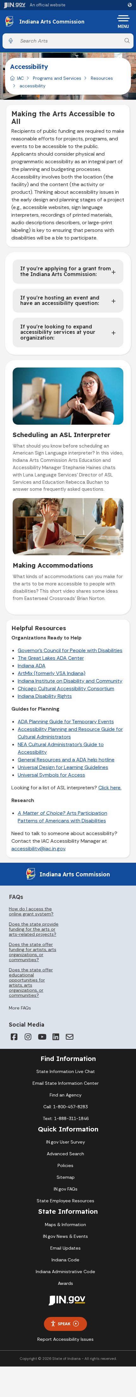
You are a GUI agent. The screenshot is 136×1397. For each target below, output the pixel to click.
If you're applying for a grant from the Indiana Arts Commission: (65, 271)
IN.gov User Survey (65, 1142)
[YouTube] (42, 1037)
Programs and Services (57, 78)
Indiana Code (65, 1260)
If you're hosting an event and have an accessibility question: (59, 300)
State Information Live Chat (65, 1071)
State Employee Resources (65, 1201)
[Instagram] (28, 1037)
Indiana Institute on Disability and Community (70, 681)
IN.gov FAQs (65, 1189)
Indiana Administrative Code (65, 1271)
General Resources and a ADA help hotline (66, 759)
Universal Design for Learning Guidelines (63, 767)
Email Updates (65, 1248)
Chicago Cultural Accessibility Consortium (66, 688)
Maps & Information (65, 1224)
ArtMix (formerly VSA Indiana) (51, 673)
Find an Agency (66, 1095)
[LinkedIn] (56, 1037)
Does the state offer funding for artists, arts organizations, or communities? (32, 951)
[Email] (70, 1037)
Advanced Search (65, 1154)
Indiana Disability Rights (45, 696)
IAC (20, 78)
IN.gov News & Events (65, 1236)
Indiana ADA (32, 665)
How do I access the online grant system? (31, 911)
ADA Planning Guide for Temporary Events (66, 721)
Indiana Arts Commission (51, 22)
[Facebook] (14, 1037)
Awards (65, 1283)
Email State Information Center (66, 1083)
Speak (64, 1323)
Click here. (109, 787)
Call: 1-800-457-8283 (65, 1107)
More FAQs (20, 1007)
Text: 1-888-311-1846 (66, 1118)
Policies (65, 1165)
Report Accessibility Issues (65, 1339)
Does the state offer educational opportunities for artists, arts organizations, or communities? (31, 982)
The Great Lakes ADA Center (51, 658)
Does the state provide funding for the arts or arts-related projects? (34, 929)
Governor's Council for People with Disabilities (70, 650)
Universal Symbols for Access (51, 775)
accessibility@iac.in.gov (38, 848)
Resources (102, 78)
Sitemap (66, 1177)
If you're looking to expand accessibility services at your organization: (57, 332)
